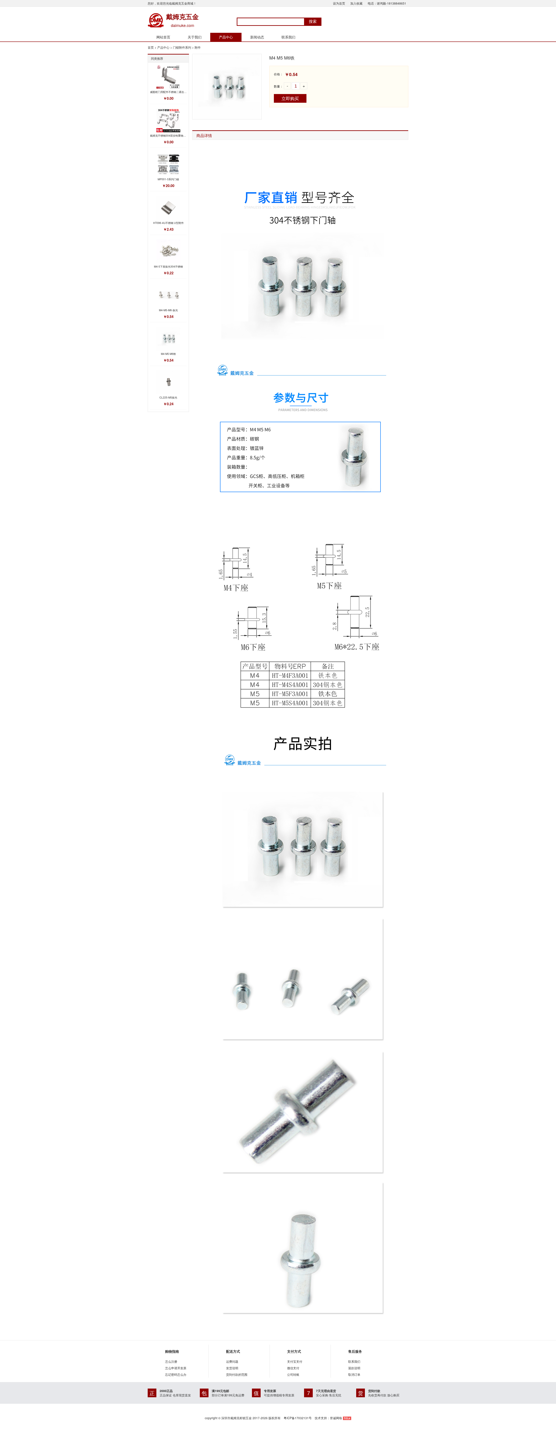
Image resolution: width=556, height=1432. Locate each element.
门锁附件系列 (182, 47)
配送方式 (233, 1351)
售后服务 (355, 1351)
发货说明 (232, 1368)
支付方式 (294, 1351)
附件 (198, 47)
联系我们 (288, 37)
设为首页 (339, 3)
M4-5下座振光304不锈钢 (168, 266)
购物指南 (172, 1351)
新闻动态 (257, 37)
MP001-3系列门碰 (168, 179)
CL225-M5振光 (168, 397)
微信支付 (293, 1368)
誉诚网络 (336, 1418)
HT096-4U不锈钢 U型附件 (168, 223)
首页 (151, 47)
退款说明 (354, 1368)
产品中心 (226, 37)
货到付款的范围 (236, 1374)
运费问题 (232, 1361)
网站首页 (163, 37)
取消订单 (354, 1374)
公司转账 (293, 1374)
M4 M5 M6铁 (168, 354)
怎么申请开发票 (175, 1368)
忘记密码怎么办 (175, 1374)
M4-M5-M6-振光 (168, 310)
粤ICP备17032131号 (298, 1418)
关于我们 (195, 37)
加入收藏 (356, 3)
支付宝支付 (294, 1361)
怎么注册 (171, 1361)
